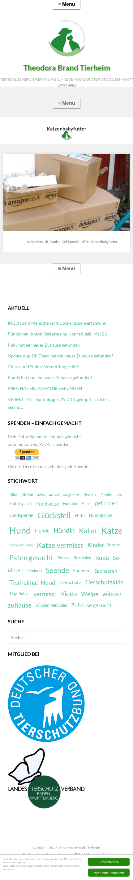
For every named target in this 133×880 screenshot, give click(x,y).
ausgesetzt (71, 495)
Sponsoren (105, 571)
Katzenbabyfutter (104, 242)
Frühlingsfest (20, 503)
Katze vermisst (60, 545)
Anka (41, 495)
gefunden (106, 503)
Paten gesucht (31, 557)
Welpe (89, 593)
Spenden (81, 570)
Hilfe (85, 242)
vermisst (44, 593)
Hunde (42, 530)
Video (68, 594)
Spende (57, 570)
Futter (86, 504)
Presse (64, 557)
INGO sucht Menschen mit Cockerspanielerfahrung (57, 323)
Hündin (64, 530)
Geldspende (70, 242)
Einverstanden (109, 862)
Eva (119, 495)
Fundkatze (47, 503)
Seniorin (35, 570)
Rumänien (82, 557)
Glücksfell (54, 515)
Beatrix (90, 494)
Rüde (102, 557)
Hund (20, 530)
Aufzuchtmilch (37, 242)
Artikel (54, 495)
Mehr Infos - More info (108, 872)
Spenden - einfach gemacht (55, 436)
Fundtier (70, 503)
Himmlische (101, 515)
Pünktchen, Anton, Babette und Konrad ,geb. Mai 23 (57, 333)
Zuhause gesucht (91, 605)
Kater (88, 530)
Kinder (96, 545)
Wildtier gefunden (51, 605)
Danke (55, 242)
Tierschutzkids (104, 582)
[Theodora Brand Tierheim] (66, 38)
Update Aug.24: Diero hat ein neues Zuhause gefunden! (60, 355)
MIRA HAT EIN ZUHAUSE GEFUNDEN (45, 388)
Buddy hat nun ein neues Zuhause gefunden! (50, 377)
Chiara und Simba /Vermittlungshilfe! (43, 366)
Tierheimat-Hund (32, 582)
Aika (13, 494)
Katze (111, 531)
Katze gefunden (21, 545)
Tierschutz (70, 582)
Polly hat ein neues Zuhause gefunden (44, 345)
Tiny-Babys (19, 593)
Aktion (27, 494)
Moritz (114, 544)
